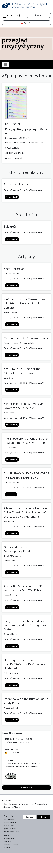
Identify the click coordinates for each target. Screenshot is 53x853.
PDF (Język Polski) (12, 197)
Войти (38, 15)
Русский (26, 23)
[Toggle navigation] (5, 64)
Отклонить (30, 817)
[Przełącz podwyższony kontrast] (19, 15)
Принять (44, 817)
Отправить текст (26, 788)
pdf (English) (11, 494)
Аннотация (37, 190)
